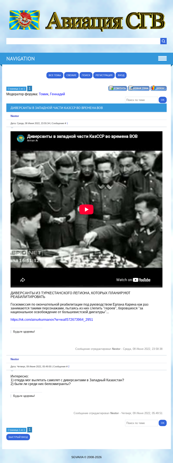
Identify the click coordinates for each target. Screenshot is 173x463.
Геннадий (57, 94)
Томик (43, 94)
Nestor (15, 116)
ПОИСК (86, 75)
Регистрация (104, 75)
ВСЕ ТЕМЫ (55, 75)
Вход (121, 75)
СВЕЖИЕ (71, 75)
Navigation (20, 58)
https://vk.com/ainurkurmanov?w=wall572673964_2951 (52, 319)
